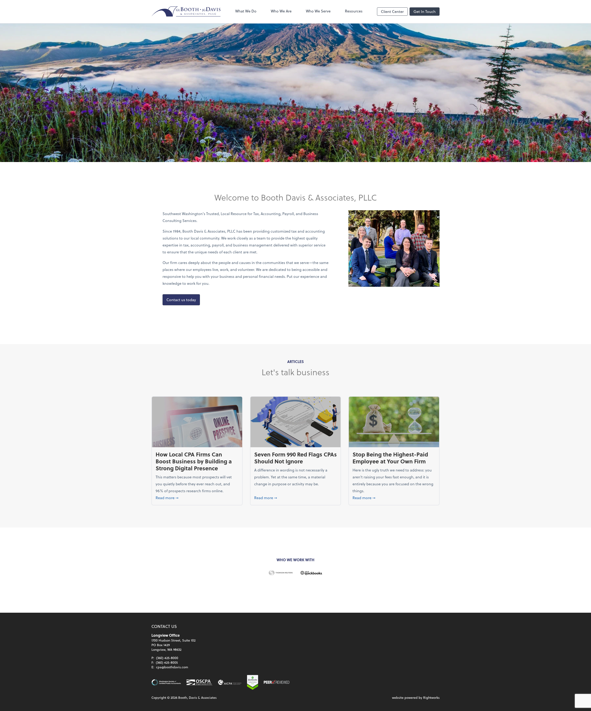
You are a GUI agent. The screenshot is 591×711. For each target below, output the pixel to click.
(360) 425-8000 (167, 657)
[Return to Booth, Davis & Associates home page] (186, 11)
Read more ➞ (197, 497)
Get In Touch (424, 11)
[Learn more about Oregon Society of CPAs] (199, 682)
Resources (353, 11)
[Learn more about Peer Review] (276, 682)
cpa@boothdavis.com (172, 667)
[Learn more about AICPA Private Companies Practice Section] (229, 682)
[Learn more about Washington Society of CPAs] (166, 682)
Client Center (392, 11)
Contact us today (181, 299)
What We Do (245, 11)
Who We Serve (318, 11)
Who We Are (281, 11)
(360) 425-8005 (167, 662)
